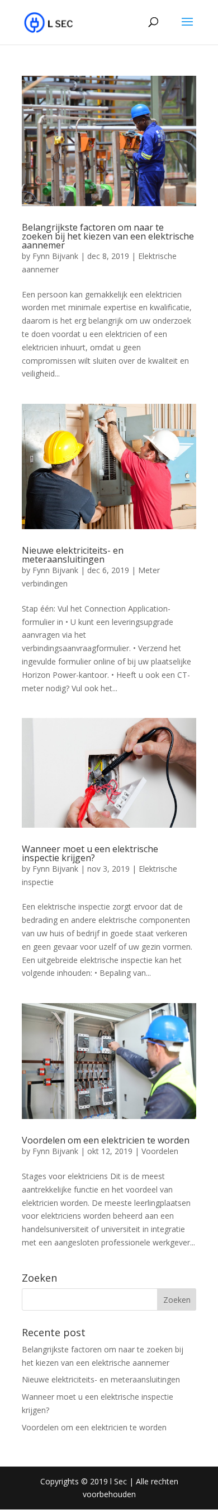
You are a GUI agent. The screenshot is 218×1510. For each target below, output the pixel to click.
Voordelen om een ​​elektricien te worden (105, 1140)
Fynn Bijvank (55, 256)
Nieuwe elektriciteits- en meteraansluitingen (73, 554)
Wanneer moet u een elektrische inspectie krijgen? (90, 853)
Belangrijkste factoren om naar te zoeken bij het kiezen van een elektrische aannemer (108, 236)
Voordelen (159, 1151)
